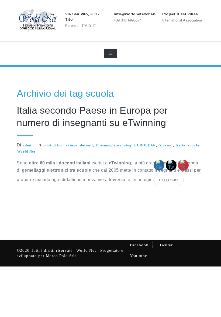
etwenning (123, 145)
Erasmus (103, 145)
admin (28, 145)
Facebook (139, 245)
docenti (86, 145)
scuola (193, 145)
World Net (26, 151)
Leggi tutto (169, 180)
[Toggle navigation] (110, 53)
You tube (138, 256)
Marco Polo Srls (61, 256)
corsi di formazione (60, 145)
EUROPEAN (145, 145)
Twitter (166, 245)
